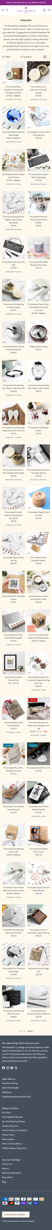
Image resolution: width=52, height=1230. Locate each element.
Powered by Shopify (26, 1221)
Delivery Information (11, 1173)
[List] (48, 56)
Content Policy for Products (14, 1130)
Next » (31, 1031)
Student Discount (10, 1126)
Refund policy (8, 1139)
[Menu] (3, 10)
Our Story (6, 1112)
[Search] (8, 10)
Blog (4, 1182)
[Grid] (44, 56)
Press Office (7, 1177)
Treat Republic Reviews (12, 1117)
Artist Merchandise (10, 1087)
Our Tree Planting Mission (13, 1121)
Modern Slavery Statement (14, 1148)
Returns (5, 1168)
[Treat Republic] (26, 9)
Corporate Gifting (10, 1083)
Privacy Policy (8, 1135)
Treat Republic (13, 1221)
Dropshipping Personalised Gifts (16, 1096)
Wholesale (6, 1092)
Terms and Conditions (12, 1143)
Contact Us (7, 1164)
